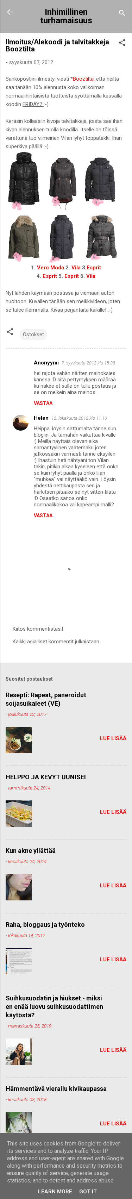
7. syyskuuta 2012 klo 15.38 (88, 363)
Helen (41, 418)
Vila (76, 267)
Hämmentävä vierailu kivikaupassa (56, 1088)
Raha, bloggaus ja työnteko (45, 924)
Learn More (55, 1191)
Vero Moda (50, 267)
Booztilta (83, 79)
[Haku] (122, 14)
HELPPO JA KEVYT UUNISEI (46, 777)
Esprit (94, 267)
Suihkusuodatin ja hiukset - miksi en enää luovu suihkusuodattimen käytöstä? (54, 1006)
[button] (122, 43)
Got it (88, 1191)
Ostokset (33, 334)
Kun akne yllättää (31, 850)
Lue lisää (113, 738)
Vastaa (43, 403)
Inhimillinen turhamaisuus (66, 16)
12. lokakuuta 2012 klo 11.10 (79, 418)
